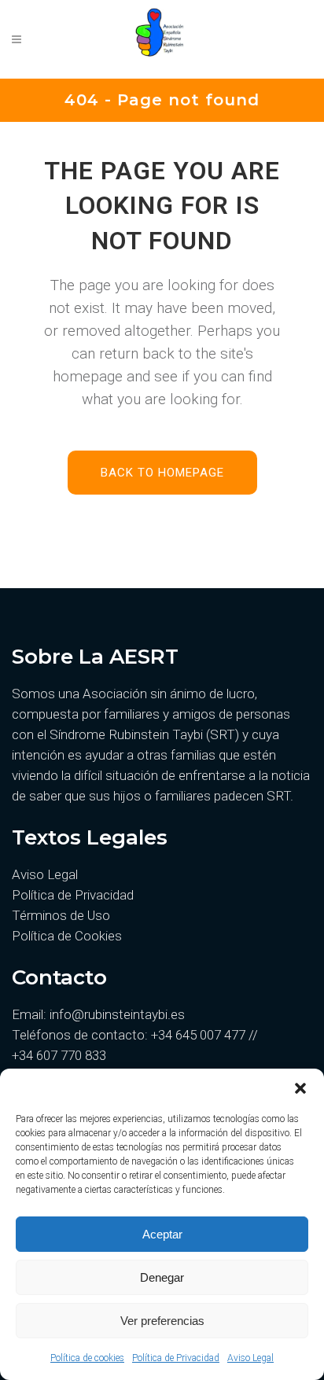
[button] (300, 1088)
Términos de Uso (61, 915)
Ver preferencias (162, 1320)
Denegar (162, 1277)
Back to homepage (162, 473)
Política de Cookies (67, 936)
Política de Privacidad (175, 1357)
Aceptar (162, 1234)
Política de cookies (87, 1357)
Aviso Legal (250, 1357)
